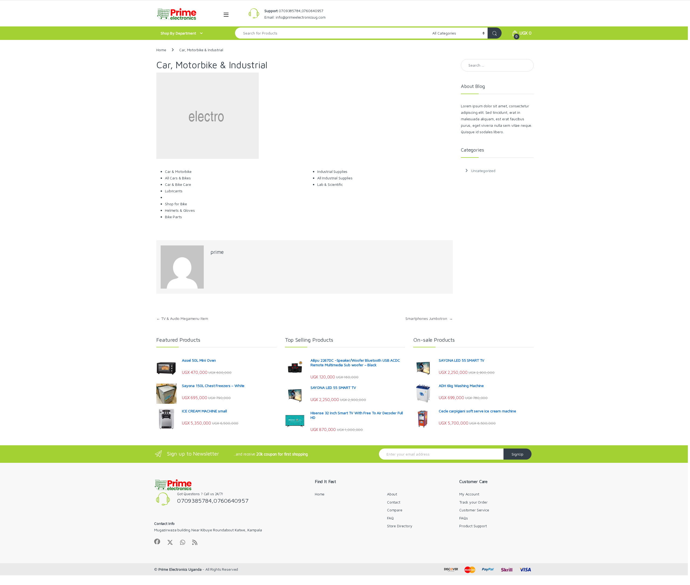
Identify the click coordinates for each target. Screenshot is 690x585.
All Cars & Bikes (178, 178)
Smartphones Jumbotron (429, 318)
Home (161, 49)
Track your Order (473, 502)
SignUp (517, 454)
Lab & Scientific (330, 184)
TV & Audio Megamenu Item (182, 318)
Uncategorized (483, 170)
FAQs (463, 518)
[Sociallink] (157, 542)
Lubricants (173, 191)
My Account (469, 494)
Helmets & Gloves (180, 210)
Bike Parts (173, 216)
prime (217, 252)
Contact (393, 502)
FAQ (390, 518)
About (392, 494)
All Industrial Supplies (335, 178)
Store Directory (399, 526)
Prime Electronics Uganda (180, 569)
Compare (394, 510)
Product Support (473, 526)
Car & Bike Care (178, 184)
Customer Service (474, 510)
